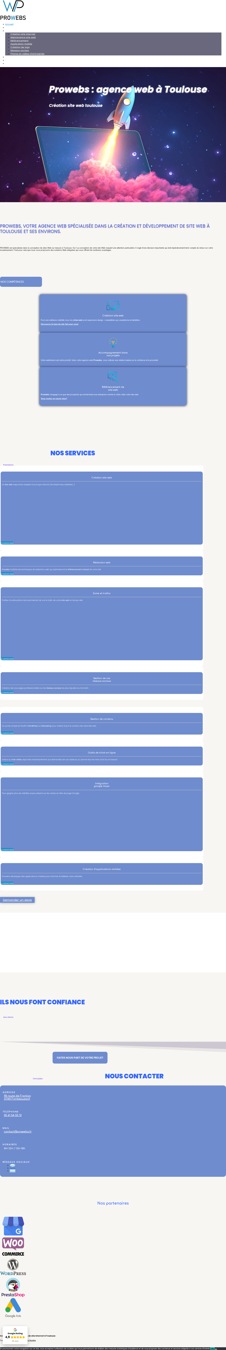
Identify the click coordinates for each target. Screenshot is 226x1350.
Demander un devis (17, 900)
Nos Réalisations (14, 57)
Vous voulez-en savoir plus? (54, 398)
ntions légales (28, 1340)
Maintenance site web (23, 37)
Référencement (19, 40)
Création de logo (20, 47)
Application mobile (21, 43)
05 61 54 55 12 (13, 1115)
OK (212, 1349)
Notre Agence (13, 27)
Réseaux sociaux (19, 50)
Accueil (9, 24)
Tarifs (8, 60)
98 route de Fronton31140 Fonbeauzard (17, 1097)
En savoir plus (7, 542)
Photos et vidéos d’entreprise (27, 53)
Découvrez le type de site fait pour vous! (59, 324)
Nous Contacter (14, 63)
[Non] (216, 1349)
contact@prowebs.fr (18, 1131)
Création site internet (22, 34)
